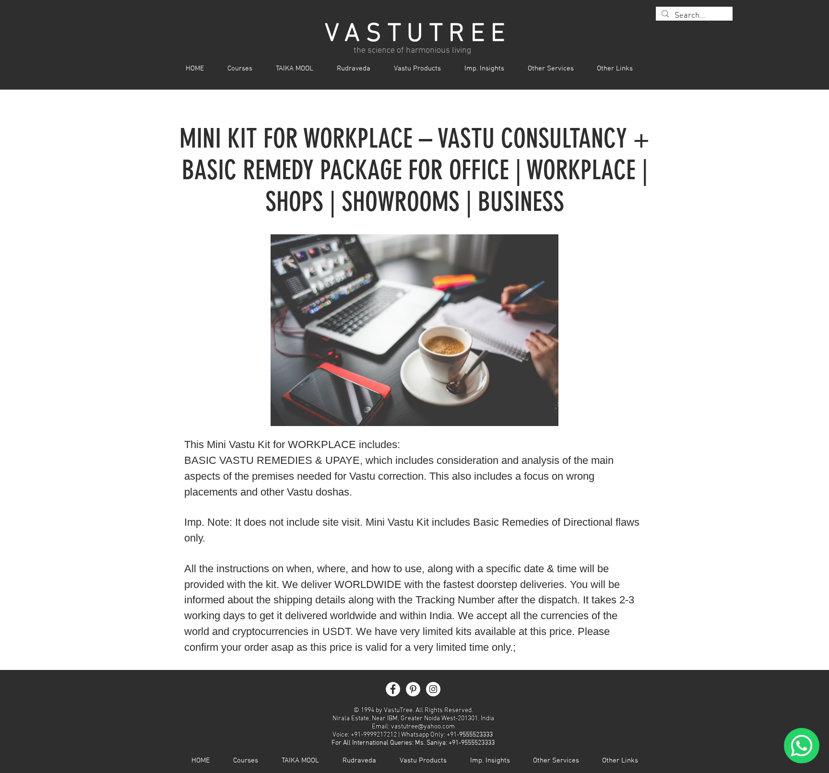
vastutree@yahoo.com (423, 727)
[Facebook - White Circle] (393, 689)
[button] (245, 69)
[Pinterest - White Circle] (413, 689)
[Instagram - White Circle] (433, 689)
